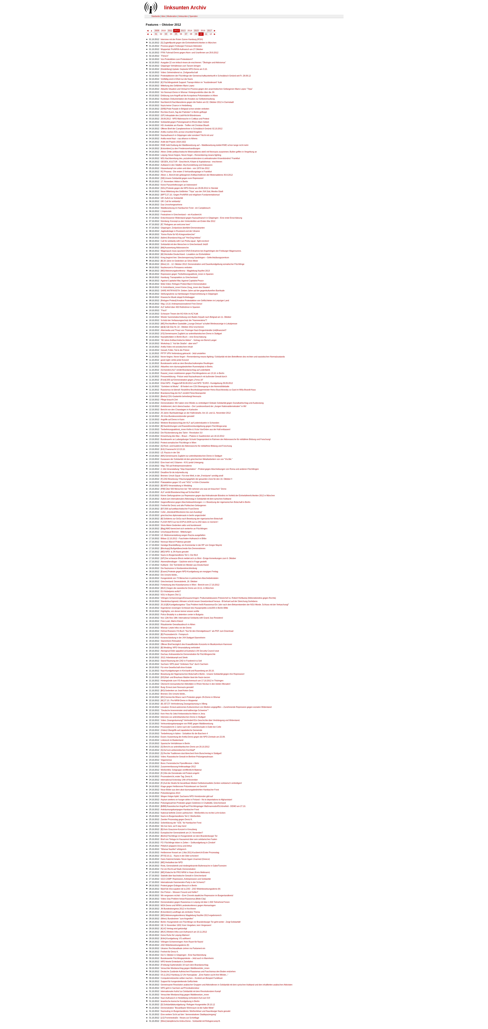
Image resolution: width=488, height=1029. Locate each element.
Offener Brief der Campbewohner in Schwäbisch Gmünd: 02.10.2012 (191, 129)
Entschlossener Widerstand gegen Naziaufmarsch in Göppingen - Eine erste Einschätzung (201, 218)
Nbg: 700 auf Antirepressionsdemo (176, 466)
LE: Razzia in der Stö (170, 452)
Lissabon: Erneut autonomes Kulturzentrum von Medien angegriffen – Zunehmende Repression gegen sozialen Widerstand (216, 707)
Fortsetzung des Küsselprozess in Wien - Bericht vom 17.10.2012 (190, 585)
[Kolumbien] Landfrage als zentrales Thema (180, 912)
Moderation (172, 16)
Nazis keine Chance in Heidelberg (176, 105)
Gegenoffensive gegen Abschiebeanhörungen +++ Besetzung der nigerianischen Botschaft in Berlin (205, 502)
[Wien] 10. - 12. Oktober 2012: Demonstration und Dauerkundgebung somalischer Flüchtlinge (202, 264)
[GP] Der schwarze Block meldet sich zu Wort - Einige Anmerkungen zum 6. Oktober (198, 558)
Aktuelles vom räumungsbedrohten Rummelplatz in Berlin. (187, 367)
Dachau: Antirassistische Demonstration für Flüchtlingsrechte (188, 654)
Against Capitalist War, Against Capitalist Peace (182, 281)
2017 (209, 30)
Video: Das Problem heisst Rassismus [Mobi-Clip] (183, 899)
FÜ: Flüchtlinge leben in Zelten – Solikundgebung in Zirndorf (188, 842)
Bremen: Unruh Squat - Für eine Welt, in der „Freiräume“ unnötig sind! (192, 476)
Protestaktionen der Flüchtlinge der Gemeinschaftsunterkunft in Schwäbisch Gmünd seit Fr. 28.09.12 (206, 76)
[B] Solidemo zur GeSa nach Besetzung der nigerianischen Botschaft (192, 519)
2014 (189, 30)
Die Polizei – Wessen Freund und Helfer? (179, 892)
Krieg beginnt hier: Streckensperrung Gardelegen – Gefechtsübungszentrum (195, 257)
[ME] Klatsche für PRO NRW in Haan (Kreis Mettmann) (185, 872)
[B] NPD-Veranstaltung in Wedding (176, 485)
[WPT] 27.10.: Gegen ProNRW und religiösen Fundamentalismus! (190, 195)
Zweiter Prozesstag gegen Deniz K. (177, 819)
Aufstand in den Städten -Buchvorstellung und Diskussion (186, 165)
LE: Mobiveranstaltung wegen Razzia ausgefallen (183, 535)
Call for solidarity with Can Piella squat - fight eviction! (185, 241)
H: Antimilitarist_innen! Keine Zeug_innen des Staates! (185, 287)
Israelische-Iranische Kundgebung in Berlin (180, 1001)
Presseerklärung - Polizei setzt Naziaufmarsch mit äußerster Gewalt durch (194, 376)
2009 (157, 30)
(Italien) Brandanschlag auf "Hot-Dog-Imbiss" (181, 238)
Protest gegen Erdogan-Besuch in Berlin (179, 885)
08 (191, 34)
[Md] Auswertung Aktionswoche (175, 248)
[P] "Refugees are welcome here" (175, 224)
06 (181, 34)
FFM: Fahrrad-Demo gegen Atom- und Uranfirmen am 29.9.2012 (189, 52)
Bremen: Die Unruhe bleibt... (173, 694)
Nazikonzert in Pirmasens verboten (176, 267)
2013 (183, 30)
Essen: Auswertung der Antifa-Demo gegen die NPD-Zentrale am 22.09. (193, 737)
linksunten (183, 16)
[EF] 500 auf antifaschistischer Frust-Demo (180, 509)
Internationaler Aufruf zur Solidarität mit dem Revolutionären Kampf (191, 991)
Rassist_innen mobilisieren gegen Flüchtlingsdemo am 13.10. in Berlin (192, 373)
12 (211, 34)
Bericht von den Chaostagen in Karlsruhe (179, 409)
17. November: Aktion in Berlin (174, 181)
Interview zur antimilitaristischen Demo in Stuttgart (183, 717)
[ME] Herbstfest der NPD (172, 862)
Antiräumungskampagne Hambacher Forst (180, 809)
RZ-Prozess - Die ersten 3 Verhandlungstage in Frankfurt (186, 171)
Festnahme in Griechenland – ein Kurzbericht (181, 214)
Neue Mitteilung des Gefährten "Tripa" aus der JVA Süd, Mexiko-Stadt (192, 191)
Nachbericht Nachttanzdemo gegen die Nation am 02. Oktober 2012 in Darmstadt (197, 102)
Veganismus (166, 760)
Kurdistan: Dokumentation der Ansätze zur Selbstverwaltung (188, 99)
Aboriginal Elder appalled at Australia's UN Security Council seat (190, 651)
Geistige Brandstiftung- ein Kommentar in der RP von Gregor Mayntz (191, 545)
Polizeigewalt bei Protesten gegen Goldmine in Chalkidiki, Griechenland (193, 803)
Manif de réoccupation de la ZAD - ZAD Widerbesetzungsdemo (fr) (190, 889)
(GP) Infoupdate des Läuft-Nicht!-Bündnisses (181, 115)
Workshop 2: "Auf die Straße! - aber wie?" (179, 343)
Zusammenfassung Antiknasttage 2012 (178, 766)
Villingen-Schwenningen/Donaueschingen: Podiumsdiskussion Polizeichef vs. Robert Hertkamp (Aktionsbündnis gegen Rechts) (218, 598)
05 (176, 34)
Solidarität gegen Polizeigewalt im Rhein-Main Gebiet (185, 122)
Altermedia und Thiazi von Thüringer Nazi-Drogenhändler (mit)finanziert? (193, 330)
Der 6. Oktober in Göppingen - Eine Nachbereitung (183, 955)
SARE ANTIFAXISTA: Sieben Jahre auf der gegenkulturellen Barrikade (193, 290)
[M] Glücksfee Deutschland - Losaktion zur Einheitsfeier (185, 254)
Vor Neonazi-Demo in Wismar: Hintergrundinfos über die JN (187, 92)
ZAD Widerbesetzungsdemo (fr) (175, 945)
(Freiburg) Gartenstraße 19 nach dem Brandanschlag (184, 965)
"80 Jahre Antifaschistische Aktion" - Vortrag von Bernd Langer (189, 340)
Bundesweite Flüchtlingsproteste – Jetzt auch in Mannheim (187, 958)
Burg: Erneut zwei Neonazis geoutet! (177, 687)
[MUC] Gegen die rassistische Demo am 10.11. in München (187, 588)
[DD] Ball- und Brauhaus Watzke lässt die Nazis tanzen (185, 677)
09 (196, 34)
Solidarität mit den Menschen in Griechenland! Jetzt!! (184, 244)
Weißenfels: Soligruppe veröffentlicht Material (181, 770)
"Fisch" (164, 310)
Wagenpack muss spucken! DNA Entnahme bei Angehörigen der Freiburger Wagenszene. (201, 251)
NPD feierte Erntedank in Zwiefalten (177, 961)
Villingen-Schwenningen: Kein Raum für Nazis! (182, 942)
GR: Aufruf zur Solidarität (172, 198)
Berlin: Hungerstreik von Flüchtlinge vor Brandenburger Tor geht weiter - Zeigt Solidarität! (200, 922)
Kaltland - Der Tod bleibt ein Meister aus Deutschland (185, 565)
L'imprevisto (166, 211)
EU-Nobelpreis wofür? (171, 591)
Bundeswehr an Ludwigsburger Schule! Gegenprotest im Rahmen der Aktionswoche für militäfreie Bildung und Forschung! (216, 439)
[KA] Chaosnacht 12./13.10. (173, 449)
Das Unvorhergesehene (171, 205)
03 (166, 34)
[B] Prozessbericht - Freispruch (174, 634)
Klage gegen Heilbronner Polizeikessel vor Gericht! (184, 786)
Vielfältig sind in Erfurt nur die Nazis (177, 79)
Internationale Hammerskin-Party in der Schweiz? (183, 882)
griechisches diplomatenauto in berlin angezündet (183, 515)
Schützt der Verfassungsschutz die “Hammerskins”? (184, 320)
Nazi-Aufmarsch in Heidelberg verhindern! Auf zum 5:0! (185, 998)
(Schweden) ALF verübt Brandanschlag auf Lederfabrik (185, 370)
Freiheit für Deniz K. (170, 952)
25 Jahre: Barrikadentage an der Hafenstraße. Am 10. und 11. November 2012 (196, 413)
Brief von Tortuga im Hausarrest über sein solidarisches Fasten (189, 839)
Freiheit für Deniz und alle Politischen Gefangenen (183, 505)
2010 (163, 30)
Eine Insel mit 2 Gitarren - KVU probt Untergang (182, 462)
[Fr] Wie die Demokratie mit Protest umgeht (180, 773)
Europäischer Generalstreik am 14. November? (182, 833)
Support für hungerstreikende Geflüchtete (179, 981)
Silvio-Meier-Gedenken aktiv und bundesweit (181, 525)
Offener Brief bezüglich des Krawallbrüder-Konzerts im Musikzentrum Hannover (196, 644)
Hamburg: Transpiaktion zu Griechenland (179, 277)
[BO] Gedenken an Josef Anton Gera (177, 690)
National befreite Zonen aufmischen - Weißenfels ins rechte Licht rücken (193, 813)
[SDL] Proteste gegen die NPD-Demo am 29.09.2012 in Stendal (189, 188)
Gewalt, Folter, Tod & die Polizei (175, 350)
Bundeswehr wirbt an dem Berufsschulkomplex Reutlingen (187, 363)
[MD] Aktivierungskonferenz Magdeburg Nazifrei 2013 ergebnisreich (191, 915)
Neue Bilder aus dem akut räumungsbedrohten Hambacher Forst (190, 790)
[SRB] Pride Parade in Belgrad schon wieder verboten (185, 109)
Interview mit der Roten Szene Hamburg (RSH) (182, 39)
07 (186, 34)
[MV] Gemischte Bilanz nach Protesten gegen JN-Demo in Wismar (190, 697)
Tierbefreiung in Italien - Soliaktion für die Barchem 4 (184, 733)
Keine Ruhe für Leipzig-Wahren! (175, 935)
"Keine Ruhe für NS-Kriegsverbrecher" (178, 234)
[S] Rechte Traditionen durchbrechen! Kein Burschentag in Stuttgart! (191, 753)
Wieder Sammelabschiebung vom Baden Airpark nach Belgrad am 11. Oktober (196, 317)
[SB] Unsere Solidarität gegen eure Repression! (182, 178)
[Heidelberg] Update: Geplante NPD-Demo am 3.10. (184, 69)
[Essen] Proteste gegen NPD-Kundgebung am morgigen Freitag (189, 571)
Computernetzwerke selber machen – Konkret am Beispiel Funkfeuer (192, 978)
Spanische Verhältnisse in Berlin (175, 743)
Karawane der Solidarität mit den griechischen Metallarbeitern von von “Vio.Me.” (196, 459)
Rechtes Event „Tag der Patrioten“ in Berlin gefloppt (184, 112)
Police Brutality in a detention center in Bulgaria (182, 614)
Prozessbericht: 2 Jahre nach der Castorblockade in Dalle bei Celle (191, 727)
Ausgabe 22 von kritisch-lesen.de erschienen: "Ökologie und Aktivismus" (193, 62)
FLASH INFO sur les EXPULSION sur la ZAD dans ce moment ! (189, 522)
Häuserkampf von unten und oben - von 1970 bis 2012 (185, 168)
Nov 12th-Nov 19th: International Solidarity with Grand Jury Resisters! (192, 618)
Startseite (155, 16)
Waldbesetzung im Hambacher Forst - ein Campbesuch (185, 208)
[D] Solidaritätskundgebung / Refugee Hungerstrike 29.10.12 (188, 1004)
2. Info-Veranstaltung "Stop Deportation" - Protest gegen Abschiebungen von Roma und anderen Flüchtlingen (210, 469)
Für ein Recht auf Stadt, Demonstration (178, 869)
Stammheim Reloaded (171, 641)
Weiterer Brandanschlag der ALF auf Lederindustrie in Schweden (190, 423)
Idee (163, 16)
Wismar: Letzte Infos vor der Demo (176, 628)
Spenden (193, 16)
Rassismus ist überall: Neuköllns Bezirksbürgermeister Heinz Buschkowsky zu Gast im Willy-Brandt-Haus (208, 390)
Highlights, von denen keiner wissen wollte (180, 611)
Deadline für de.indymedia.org (174, 472)
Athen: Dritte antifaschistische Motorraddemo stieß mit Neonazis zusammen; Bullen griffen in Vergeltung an (209, 152)
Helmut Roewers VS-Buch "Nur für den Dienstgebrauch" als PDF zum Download (197, 631)
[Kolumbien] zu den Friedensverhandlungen (180, 148)
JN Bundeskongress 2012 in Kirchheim (178, 909)
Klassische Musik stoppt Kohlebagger (178, 297)
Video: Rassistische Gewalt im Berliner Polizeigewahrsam (187, 757)
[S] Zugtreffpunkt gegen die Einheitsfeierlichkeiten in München (188, 43)
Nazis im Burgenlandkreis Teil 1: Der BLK (179, 555)
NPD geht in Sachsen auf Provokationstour (180, 988)
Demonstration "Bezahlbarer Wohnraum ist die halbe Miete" (187, 1008)
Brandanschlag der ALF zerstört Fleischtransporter (183, 393)
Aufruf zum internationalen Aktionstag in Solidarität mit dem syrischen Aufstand (196, 499)
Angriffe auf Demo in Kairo (172, 419)
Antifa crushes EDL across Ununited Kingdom (181, 132)
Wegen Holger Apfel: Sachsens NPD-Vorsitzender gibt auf (187, 796)
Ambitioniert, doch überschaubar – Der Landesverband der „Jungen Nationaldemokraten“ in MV (203, 406)
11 (206, 34)
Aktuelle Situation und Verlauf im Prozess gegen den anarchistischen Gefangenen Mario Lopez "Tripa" (207, 89)
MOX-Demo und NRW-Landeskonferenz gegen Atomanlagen (188, 905)
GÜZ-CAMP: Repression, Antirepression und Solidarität (186, 879)
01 (156, 34)
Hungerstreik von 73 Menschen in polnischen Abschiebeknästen (189, 578)
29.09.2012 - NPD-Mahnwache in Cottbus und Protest (185, 119)
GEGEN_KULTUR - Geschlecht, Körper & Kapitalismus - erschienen (191, 162)
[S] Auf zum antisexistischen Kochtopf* (178, 750)
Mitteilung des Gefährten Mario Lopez (177, 86)
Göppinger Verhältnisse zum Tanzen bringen (181, 66)
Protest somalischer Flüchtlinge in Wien (178, 443)
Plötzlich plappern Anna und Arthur (176, 846)
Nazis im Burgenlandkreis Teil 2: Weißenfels (181, 816)
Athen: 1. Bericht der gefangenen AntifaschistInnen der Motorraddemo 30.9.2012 (197, 175)
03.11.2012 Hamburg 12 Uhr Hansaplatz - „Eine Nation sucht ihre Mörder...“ (194, 975)
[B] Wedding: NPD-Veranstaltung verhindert (180, 647)
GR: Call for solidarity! (170, 201)
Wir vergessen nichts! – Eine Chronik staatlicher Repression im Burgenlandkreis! (197, 895)
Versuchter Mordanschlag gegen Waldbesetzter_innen (185, 968)
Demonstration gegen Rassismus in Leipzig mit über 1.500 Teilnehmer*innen (195, 902)
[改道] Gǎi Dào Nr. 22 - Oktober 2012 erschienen (182, 327)
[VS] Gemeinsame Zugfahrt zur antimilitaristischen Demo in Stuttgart (191, 333)
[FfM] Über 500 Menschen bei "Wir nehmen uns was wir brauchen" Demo (193, 489)
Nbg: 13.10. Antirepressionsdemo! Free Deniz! (181, 304)
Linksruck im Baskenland (172, 740)
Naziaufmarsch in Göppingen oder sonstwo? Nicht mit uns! (187, 135)
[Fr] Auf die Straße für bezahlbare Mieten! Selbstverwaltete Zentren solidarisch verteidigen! (201, 783)
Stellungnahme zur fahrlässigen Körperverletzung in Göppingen (189, 294)
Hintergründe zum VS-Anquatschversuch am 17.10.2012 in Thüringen (192, 681)
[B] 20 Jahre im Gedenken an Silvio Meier (179, 261)
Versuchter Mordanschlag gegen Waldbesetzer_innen (185, 995)
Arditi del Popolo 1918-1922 (173, 142)
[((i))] (150, 13)
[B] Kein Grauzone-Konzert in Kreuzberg (179, 829)
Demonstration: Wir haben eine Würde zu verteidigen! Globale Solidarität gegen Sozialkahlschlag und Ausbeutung (212, 403)
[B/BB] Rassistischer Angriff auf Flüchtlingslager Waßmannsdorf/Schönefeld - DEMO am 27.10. (203, 806)
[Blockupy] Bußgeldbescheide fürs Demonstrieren (183, 548)
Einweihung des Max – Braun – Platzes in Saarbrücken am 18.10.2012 (192, 436)
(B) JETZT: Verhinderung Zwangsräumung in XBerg (184, 704)
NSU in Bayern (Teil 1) (171, 595)
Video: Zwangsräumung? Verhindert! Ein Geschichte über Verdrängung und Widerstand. (200, 720)
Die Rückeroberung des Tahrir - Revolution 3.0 (181, 433)
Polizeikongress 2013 (170, 793)
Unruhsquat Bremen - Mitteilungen (176, 532)
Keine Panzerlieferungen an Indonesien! (179, 185)
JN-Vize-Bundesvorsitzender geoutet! (177, 416)
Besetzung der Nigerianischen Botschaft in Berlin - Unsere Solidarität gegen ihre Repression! (202, 674)
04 (171, 34)
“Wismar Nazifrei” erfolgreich (173, 849)
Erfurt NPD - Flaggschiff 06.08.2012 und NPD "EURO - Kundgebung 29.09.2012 (197, 383)
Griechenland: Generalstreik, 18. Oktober (179, 581)
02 (161, 34)
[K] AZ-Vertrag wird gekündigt (174, 928)
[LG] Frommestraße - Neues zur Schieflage (180, 1018)
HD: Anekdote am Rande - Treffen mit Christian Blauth (185, 125)
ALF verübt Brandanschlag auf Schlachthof (180, 492)
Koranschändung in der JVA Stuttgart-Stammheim (183, 638)
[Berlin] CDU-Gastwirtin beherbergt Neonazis (181, 396)
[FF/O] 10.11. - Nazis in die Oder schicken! (180, 856)
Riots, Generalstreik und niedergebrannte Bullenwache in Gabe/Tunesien (194, 866)
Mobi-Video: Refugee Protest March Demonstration (184, 284)
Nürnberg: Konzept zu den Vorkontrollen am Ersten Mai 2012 (188, 221)
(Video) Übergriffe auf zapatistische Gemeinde (181, 730)
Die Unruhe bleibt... (169, 575)
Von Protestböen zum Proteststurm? (177, 59)
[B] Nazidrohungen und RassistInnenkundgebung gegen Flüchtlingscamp (194, 426)
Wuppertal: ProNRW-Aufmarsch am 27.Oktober (182, 49)
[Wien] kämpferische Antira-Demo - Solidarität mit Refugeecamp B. (190, 1021)
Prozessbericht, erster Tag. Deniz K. (177, 776)
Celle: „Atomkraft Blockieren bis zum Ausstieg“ (181, 512)
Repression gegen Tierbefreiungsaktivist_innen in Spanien (187, 274)
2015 (196, 30)
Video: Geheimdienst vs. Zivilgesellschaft (179, 72)
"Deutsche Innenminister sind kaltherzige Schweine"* (185, 710)
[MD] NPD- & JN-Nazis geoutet (174, 552)
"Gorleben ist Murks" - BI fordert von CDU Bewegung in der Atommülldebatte (195, 386)
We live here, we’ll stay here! (173, 826)
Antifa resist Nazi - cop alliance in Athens (179, 138)
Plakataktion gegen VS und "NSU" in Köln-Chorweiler (185, 482)
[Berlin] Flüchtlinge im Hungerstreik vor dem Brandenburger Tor (189, 836)
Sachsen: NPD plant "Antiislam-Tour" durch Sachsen (184, 664)
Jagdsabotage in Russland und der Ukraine (180, 231)
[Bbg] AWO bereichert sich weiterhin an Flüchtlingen (184, 528)
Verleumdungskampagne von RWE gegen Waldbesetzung (187, 723)
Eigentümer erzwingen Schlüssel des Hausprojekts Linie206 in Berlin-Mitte (194, 608)
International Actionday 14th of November (179, 780)
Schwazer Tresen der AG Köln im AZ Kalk (179, 314)
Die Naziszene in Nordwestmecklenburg (179, 568)
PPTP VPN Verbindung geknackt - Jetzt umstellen (183, 353)
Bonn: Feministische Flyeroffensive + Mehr (180, 763)
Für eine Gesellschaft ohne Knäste (176, 667)
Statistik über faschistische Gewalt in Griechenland (183, 876)
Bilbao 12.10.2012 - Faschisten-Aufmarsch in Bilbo (183, 538)
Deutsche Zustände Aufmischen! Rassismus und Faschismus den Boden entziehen (198, 971)
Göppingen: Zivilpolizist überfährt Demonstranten (183, 228)
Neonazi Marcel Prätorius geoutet (176, 542)
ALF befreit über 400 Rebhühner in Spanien (180, 307)
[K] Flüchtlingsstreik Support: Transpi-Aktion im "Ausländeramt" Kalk (191, 82)
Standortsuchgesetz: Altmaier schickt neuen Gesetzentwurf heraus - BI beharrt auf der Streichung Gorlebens (209, 601)
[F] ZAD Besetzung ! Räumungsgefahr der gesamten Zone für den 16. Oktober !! (196, 479)
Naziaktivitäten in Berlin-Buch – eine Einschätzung (183, 337)
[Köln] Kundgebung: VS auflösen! (176, 938)
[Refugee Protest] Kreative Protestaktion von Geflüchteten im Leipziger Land (195, 300)
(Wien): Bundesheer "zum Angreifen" (177, 919)
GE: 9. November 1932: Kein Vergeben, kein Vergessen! (186, 925)
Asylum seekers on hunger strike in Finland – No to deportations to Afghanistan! (196, 800)
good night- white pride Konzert (175, 360)
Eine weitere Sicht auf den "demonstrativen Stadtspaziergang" (189, 1014)
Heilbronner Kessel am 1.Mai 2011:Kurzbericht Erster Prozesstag (190, 852)
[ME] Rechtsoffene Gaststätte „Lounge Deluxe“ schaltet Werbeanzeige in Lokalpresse (199, 324)
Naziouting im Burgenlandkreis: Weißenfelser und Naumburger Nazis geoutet (195, 1011)
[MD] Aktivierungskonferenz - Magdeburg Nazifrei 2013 (185, 271)
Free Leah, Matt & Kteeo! (172, 621)
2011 (170, 30)
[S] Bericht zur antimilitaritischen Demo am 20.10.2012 (185, 747)
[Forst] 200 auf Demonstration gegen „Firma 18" (182, 380)
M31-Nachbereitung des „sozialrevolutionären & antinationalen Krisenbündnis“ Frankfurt (200, 158)
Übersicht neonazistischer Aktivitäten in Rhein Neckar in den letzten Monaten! (195, 684)
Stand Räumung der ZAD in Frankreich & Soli (181, 661)
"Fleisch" (165, 56)
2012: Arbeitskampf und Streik (174, 657)
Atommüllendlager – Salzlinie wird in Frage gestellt (184, 562)
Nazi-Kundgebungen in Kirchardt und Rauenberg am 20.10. (187, 671)
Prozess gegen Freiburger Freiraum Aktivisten (181, 46)
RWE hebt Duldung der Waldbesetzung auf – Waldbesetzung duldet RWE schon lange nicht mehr (204, 145)
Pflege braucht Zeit (169, 400)
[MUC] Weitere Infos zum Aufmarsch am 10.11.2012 (184, 932)
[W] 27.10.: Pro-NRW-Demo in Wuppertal (179, 700)
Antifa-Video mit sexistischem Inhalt (177, 347)
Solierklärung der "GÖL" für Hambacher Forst (181, 823)
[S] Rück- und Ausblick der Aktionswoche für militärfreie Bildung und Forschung (196, 446)
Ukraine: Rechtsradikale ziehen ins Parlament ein (183, 948)
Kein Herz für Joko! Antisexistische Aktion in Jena (183, 714)
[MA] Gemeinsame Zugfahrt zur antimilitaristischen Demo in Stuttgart (191, 456)
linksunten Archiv (185, 7)
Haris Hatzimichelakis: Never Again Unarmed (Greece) (185, 859)
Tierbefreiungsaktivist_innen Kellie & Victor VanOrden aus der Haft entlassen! (195, 429)
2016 (203, 30)
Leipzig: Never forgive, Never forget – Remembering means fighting (191, 155)
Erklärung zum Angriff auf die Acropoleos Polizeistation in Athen (189, 95)
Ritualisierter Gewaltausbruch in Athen (178, 624)
